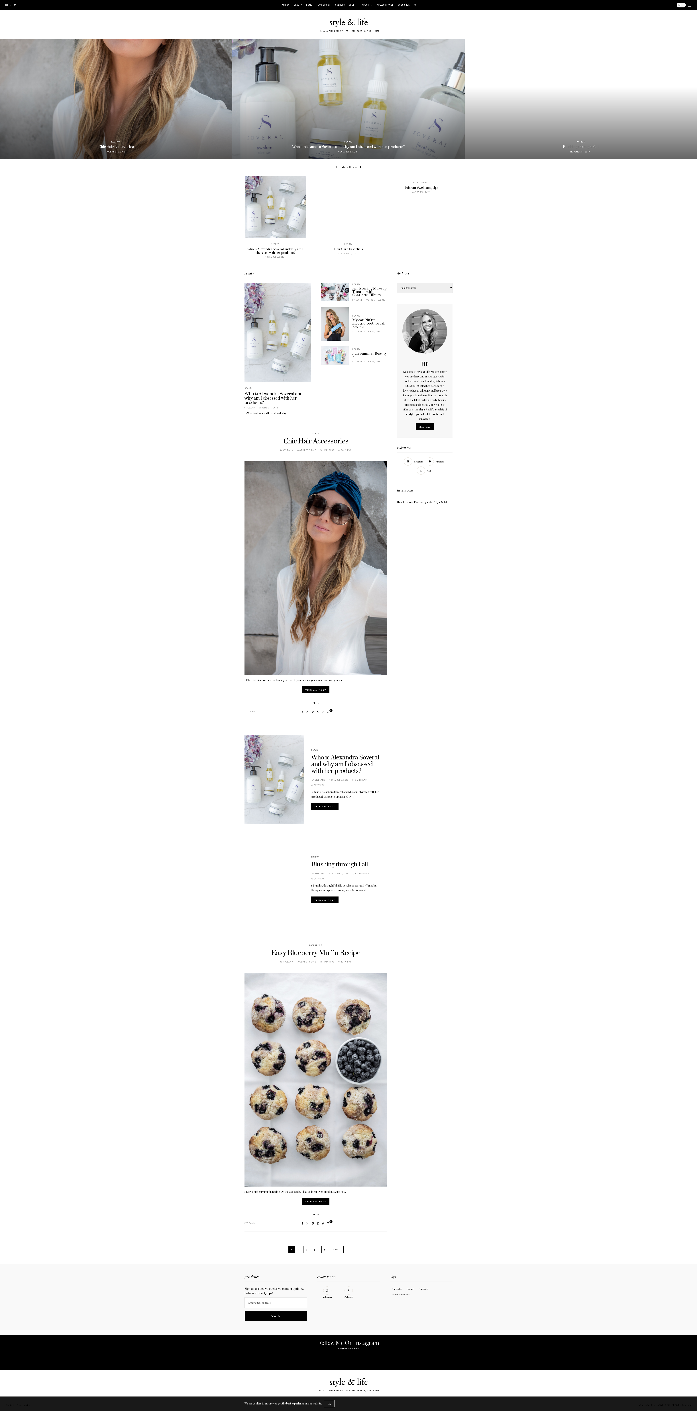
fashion (285, 5)
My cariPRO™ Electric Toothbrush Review (368, 323)
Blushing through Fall (339, 865)
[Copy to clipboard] (323, 711)
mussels (424, 1288)
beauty (298, 5)
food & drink (323, 5)
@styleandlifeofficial (348, 1348)
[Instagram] (6, 5)
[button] (5, 99)
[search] (415, 5)
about (365, 5)
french (411, 1288)
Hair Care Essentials (348, 249)
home (309, 5)
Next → (337, 1249)
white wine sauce (401, 1294)
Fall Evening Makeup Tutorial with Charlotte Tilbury (369, 292)
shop (351, 5)
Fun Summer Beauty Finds (369, 355)
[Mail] (11, 5)
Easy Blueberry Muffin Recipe (315, 953)
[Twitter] (307, 711)
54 (325, 1249)
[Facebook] (302, 711)
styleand (249, 408)
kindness (340, 5)
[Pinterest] (15, 5)
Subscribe (404, 5)
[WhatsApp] (317, 711)
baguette (397, 1288)
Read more (424, 426)
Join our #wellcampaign (422, 188)
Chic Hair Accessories (315, 441)
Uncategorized (421, 182)
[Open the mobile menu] (689, 5)
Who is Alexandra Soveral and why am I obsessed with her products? (275, 251)
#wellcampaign (385, 5)
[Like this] (328, 711)
